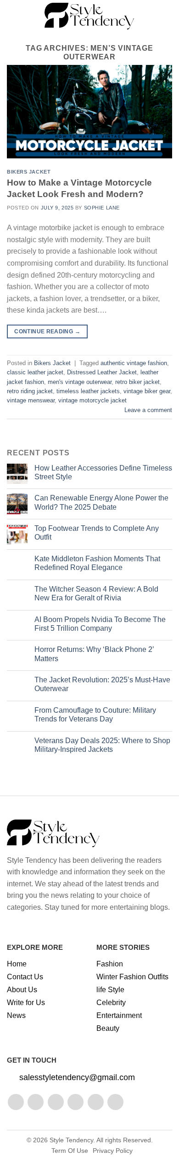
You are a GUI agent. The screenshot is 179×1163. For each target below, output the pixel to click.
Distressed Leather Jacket (102, 372)
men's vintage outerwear (80, 381)
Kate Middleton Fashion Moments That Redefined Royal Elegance (97, 563)
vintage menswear (31, 400)
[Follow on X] (75, 1102)
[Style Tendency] (90, 16)
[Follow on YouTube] (115, 1102)
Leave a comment (148, 410)
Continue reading (47, 331)
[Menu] (12, 16)
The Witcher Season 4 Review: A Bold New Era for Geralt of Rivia (96, 593)
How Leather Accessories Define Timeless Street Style (103, 472)
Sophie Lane (102, 207)
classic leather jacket (35, 372)
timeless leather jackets (88, 391)
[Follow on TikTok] (56, 1102)
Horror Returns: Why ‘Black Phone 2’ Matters (94, 653)
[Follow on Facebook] (16, 1102)
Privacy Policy (113, 1150)
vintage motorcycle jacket (92, 400)
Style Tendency (71, 1140)
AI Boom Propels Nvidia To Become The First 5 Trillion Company (100, 624)
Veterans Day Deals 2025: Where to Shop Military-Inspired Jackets (102, 745)
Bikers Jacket (28, 171)
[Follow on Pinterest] (96, 1102)
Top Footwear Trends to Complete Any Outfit (96, 532)
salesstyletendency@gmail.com (77, 1077)
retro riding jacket (30, 391)
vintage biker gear (146, 391)
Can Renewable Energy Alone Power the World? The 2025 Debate (101, 502)
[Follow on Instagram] (36, 1102)
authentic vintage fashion (134, 363)
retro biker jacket (137, 381)
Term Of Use (69, 1150)
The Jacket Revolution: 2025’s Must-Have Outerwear (102, 684)
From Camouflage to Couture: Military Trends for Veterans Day (95, 714)
